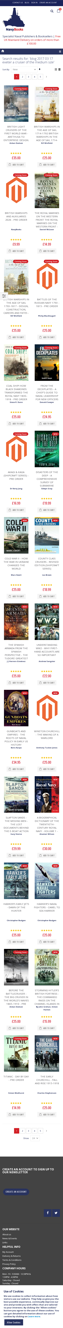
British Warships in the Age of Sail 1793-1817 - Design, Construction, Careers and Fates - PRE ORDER (16, 308)
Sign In (34, 2)
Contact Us (17, 2)
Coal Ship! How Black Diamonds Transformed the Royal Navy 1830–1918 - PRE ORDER (16, 392)
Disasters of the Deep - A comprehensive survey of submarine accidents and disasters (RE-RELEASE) (47, 483)
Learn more (34, 1316)
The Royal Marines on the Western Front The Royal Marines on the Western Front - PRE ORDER (47, 221)
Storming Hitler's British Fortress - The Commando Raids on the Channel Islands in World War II (47, 999)
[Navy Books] (13, 19)
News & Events (9, 1238)
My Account (8, 1251)
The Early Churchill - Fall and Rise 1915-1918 (47, 1080)
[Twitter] (56, 1213)
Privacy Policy (9, 1264)
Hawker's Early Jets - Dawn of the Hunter (16, 907)
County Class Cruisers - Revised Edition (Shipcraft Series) (47, 563)
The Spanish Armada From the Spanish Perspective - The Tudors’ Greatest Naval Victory (16, 653)
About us (6, 1234)
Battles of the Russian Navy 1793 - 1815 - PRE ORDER (46, 303)
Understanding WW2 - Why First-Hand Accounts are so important (47, 650)
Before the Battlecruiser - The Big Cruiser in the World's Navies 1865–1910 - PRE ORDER (16, 999)
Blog (27, 2)
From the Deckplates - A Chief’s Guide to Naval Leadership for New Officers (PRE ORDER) (47, 394)
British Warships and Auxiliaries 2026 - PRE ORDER (16, 216)
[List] (59, 70)
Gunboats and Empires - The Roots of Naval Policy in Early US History (16, 738)
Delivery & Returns (11, 1255)
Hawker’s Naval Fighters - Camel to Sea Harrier (47, 907)
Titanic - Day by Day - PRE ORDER (16, 1078)
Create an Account (48, 2)
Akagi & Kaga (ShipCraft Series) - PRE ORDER (16, 475)
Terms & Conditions (11, 1260)
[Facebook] (48, 1213)
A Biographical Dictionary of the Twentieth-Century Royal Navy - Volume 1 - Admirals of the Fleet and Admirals (46, 827)
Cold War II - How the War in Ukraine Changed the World (16, 563)
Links (4, 1242)
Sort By (5, 69)
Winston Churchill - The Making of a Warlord (47, 735)
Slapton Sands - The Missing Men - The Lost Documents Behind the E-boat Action (16, 824)
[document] (32, 1308)
